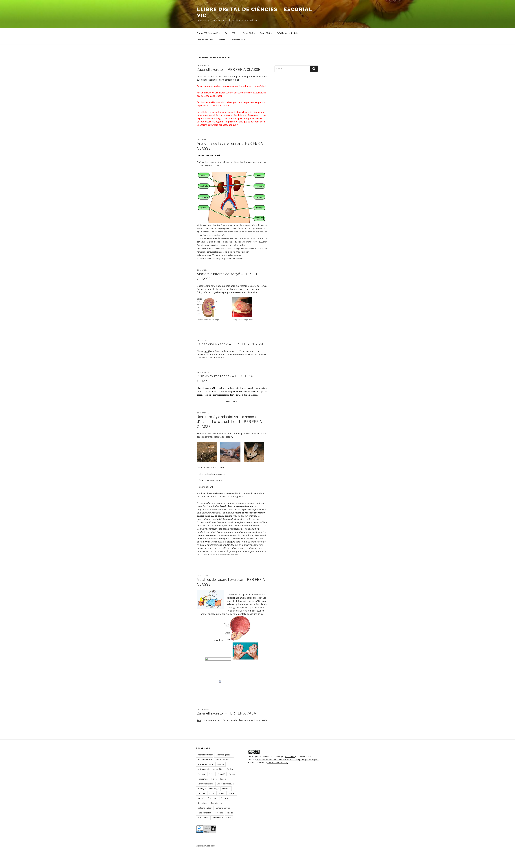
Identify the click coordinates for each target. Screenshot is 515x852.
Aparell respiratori (205, 764)
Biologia (220, 764)
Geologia (202, 788)
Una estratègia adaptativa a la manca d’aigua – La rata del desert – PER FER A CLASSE (229, 422)
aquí (207, 351)
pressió (201, 798)
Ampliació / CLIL (237, 40)
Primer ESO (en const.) (207, 33)
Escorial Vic (290, 756)
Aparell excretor (205, 759)
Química (224, 798)
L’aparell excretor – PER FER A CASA (226, 713)
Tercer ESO (247, 33)
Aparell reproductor (224, 759)
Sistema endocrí (205, 808)
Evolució (221, 774)
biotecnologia (204, 769)
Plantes (232, 793)
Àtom (228, 817)
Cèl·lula (230, 769)
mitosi (211, 793)
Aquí (199, 720)
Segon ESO (230, 33)
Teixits (230, 813)
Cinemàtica (218, 769)
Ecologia (201, 774)
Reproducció (216, 803)
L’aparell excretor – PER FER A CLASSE (228, 69)
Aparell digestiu (223, 755)
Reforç (222, 40)
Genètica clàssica (205, 784)
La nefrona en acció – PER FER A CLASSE (230, 344)
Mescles (201, 793)
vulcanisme (218, 817)
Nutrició (221, 793)
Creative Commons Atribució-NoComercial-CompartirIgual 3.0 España (287, 759)
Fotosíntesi (203, 779)
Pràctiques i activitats (287, 33)
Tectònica (218, 813)
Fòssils (223, 779)
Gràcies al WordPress (205, 846)
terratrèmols (203, 817)
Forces (232, 774)
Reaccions (202, 803)
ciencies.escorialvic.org (277, 762)
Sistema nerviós (223, 808)
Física (214, 779)
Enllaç (211, 774)
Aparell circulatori (205, 755)
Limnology (213, 788)
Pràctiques (213, 798)
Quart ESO (265, 33)
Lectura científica (205, 40)
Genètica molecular (225, 784)
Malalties (226, 788)
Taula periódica (204, 813)
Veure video (232, 401)
